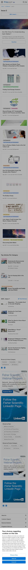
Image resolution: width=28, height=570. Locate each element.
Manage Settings (14, 555)
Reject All (14, 558)
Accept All (14, 562)
